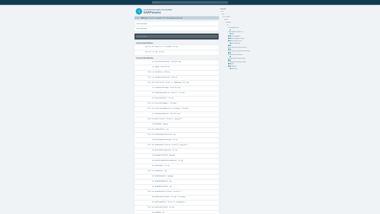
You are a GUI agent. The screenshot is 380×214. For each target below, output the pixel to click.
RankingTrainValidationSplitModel (239, 51)
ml (161, 9)
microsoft (149, 9)
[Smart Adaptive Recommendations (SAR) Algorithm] (230, 64)
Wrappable (158, 18)
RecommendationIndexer (235, 54)
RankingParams (235, 43)
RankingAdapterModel (237, 38)
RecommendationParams (175, 18)
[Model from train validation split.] (230, 38)
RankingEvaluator (236, 41)
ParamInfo (180, 202)
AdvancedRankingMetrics (235, 31)
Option (177, 118)
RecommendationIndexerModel (237, 62)
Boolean (172, 155)
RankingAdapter (236, 36)
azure (153, 9)
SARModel (234, 66)
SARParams (234, 68)
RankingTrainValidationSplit (237, 47)
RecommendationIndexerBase (236, 58)
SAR (232, 63)
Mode (232, 33)
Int (167, 129)
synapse (158, 9)
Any (184, 196)
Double (165, 124)
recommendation (167, 9)
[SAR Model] (230, 66)
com (144, 9)
